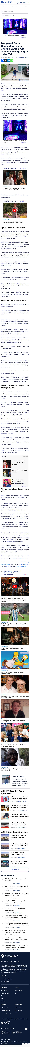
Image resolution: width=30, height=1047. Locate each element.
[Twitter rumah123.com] (5, 961)
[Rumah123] (6, 2)
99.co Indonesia (18, 1007)
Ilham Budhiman (21, 839)
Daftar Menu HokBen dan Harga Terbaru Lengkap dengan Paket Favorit (16, 901)
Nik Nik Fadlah (16, 898)
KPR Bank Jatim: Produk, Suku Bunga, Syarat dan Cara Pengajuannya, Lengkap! (19, 824)
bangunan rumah (8, 571)
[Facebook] (2, 60)
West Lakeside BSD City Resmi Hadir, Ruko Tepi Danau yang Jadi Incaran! (19, 853)
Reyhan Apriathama (23, 57)
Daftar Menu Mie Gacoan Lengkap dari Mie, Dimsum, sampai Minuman (16, 894)
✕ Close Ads (25, 1043)
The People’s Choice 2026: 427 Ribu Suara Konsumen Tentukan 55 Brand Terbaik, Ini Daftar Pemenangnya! (19, 862)
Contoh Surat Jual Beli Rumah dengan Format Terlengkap (19, 806)
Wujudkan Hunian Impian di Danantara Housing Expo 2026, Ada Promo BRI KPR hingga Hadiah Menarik (16, 939)
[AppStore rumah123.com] (6, 1032)
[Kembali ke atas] (26, 1029)
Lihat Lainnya (15, 869)
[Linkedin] (8, 60)
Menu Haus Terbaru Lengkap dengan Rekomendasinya (15, 909)
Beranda (4, 15)
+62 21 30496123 (7, 981)
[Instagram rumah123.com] (8, 961)
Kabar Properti (12, 15)
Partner (2, 995)
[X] (5, 60)
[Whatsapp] (11, 60)
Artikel (7, 15)
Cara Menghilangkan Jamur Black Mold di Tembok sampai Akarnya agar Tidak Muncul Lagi (17, 887)
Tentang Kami (4, 990)
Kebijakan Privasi (5, 1007)
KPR (16, 993)
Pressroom (3, 1001)
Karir (2, 998)
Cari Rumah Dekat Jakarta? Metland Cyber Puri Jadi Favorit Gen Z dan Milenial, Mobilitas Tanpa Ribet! (16, 946)
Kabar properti (6, 7)
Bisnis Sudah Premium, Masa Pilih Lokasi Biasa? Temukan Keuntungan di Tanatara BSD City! (19, 845)
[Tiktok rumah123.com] (18, 961)
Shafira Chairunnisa (17, 912)
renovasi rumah (17, 571)
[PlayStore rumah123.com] (17, 1032)
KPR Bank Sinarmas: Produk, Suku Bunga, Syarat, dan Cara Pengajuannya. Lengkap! (19, 798)
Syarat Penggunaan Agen (6, 1013)
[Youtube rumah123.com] (11, 961)
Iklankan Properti (18, 990)
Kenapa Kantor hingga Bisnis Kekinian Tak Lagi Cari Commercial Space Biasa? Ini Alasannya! (19, 836)
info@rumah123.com (7, 979)
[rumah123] (10, 956)
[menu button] (28, 2)
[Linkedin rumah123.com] (15, 961)
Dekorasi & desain (16, 7)
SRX (16, 1013)
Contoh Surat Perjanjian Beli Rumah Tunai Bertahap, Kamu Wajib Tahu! (19, 815)
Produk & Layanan (5, 993)
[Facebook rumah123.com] (2, 961)
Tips (23, 7)
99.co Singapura (18, 1010)
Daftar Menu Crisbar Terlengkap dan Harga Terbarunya (16, 879)
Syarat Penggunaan (5, 1010)
